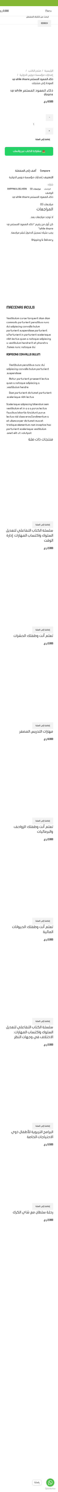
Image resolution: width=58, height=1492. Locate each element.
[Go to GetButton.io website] (50, 1489)
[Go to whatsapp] (50, 1482)
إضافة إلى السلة (42, 139)
